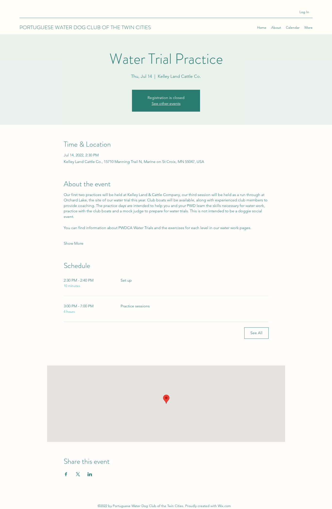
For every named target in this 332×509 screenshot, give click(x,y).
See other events (166, 103)
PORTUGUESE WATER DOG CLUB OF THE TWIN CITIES (85, 27)
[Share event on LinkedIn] (89, 474)
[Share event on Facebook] (66, 474)
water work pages (235, 227)
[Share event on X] (78, 474)
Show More (73, 243)
